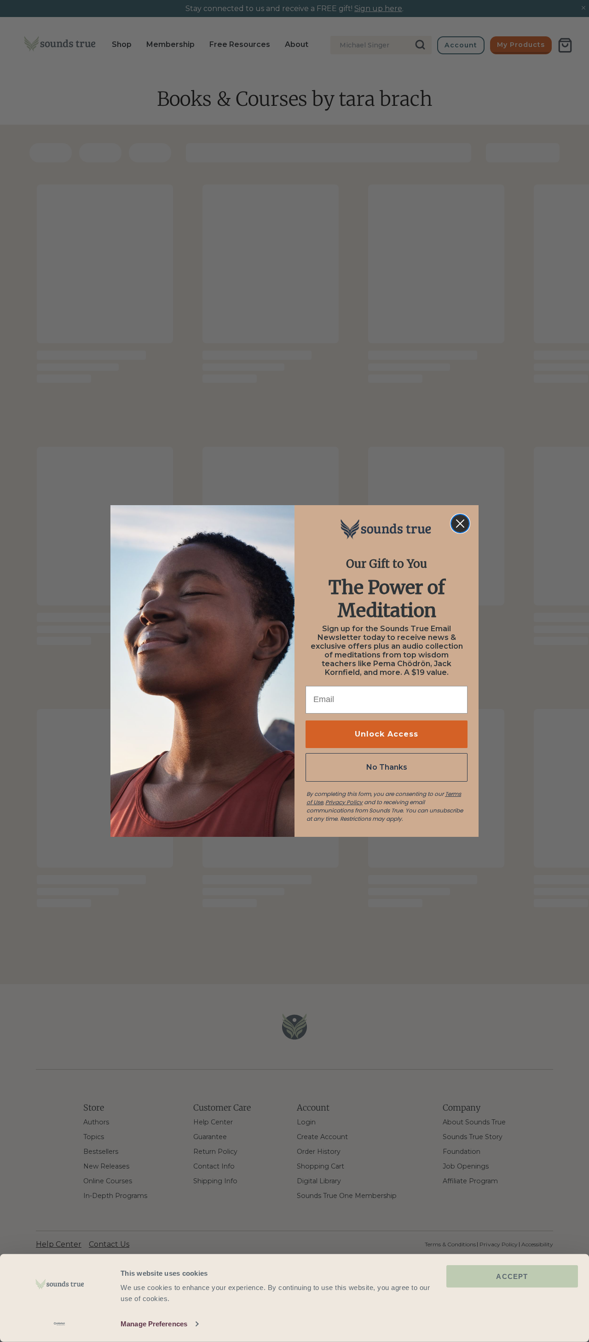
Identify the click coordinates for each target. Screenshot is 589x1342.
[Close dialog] (460, 523)
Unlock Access (386, 734)
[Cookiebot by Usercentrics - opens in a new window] (59, 1324)
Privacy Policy (344, 802)
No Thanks (386, 767)
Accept (512, 1276)
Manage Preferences (154, 1324)
